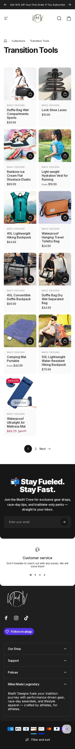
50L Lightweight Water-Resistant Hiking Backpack (54, 361)
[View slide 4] (44, 574)
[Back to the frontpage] (5, 40)
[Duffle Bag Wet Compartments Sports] (20, 84)
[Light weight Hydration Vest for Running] (55, 145)
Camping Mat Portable (16, 359)
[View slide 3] (40, 574)
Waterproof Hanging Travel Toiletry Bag (53, 237)
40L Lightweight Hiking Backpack (19, 235)
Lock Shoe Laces (54, 110)
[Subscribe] (64, 522)
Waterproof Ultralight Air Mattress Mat (16, 422)
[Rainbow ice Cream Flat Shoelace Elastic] (20, 145)
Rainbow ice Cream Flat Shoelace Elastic (19, 175)
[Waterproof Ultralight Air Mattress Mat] (20, 392)
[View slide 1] (30, 574)
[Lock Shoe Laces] (55, 84)
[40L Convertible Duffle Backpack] (20, 269)
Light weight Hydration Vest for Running (55, 175)
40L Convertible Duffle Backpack (19, 297)
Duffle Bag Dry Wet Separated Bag (52, 299)
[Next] (69, 4)
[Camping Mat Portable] (20, 331)
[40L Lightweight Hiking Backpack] (20, 207)
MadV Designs (16, 105)
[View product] (30, 94)
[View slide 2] (35, 574)
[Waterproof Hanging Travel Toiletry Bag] (55, 207)
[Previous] (5, 4)
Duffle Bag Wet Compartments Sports (18, 114)
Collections (18, 40)
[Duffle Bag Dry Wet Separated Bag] (55, 269)
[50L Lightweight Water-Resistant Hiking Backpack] (55, 331)
